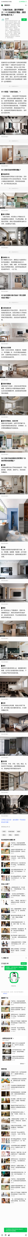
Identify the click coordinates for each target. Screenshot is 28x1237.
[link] (5, 1235)
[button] (2, 1235)
